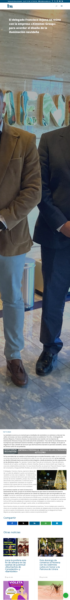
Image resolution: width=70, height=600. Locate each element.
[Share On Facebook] (12, 523)
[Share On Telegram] (57, 523)
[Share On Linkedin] (34, 523)
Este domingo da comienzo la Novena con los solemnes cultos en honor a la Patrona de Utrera (50, 558)
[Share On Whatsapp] (46, 523)
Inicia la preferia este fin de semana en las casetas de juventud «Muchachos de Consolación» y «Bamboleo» (16, 558)
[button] (65, 595)
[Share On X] (23, 523)
